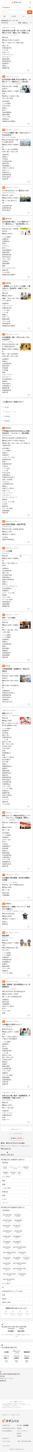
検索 (29, 12)
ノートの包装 (7, 551)
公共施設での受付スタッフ (12, 1024)
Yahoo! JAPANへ (6, 1445)
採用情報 (19, 1436)
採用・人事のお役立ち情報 (24, 1441)
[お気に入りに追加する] (28, 70)
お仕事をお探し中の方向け (8, 1428)
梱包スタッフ (7, 713)
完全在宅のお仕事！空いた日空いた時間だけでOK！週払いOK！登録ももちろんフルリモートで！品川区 (16, 33)
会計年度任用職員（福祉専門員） (14, 524)
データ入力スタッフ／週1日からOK (15, 191)
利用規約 (19, 1428)
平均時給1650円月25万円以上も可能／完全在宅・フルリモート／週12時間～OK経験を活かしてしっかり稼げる (16, 433)
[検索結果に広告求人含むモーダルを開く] (7, 23)
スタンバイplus (6, 1441)
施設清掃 (5, 936)
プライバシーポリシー (22, 1431)
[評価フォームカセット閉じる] (30, 1308)
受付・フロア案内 (8, 618)
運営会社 (19, 1433)
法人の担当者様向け (7, 1431)
